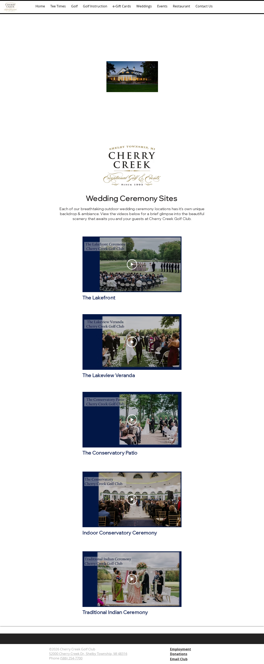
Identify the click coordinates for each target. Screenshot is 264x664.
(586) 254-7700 (71, 658)
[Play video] (132, 264)
